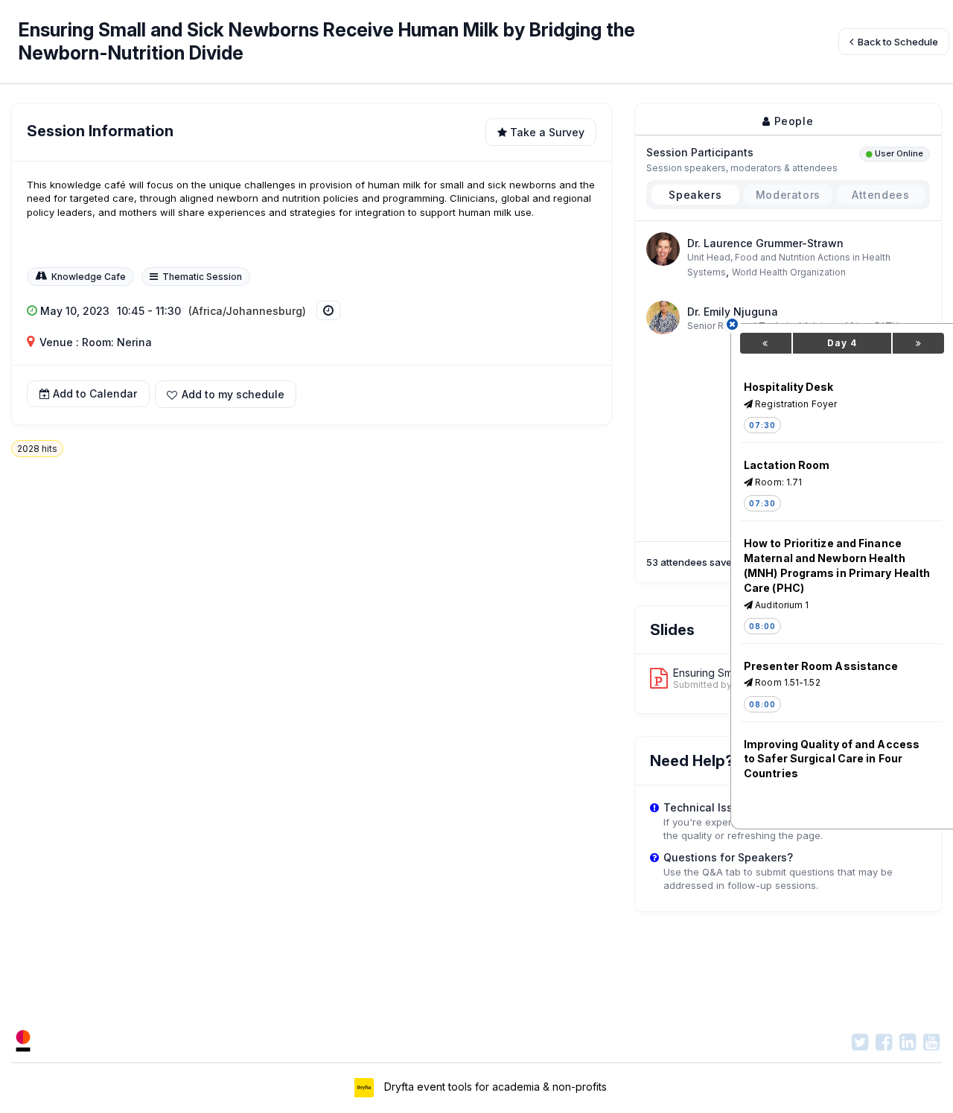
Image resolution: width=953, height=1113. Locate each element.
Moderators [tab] (788, 194)
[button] (225, 394)
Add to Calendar (95, 394)
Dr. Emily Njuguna (732, 311)
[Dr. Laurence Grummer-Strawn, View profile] (663, 247)
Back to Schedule (896, 42)
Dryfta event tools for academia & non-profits (494, 1085)
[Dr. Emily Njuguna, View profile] (663, 316)
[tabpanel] (788, 286)
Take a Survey (545, 132)
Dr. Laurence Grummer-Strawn (765, 243)
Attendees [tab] (880, 194)
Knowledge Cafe (88, 276)
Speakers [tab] (695, 194)
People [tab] (792, 121)
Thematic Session (202, 276)
